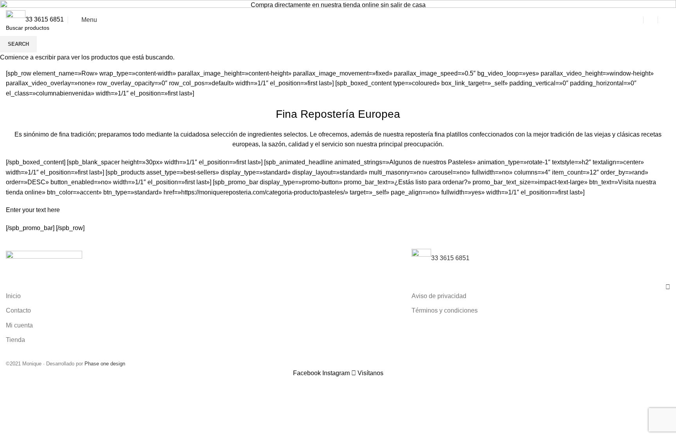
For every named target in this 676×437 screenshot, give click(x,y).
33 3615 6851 (44, 19)
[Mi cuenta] (651, 20)
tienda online (361, 5)
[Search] (636, 20)
